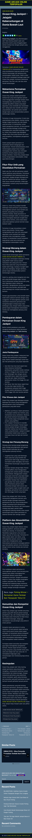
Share (20, 35)
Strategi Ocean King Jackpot (10, 719)
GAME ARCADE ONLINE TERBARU (12, 256)
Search (4, 779)
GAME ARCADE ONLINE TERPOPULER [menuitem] (13, 701)
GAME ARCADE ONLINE (7, 11)
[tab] (14, 763)
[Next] (28, 755)
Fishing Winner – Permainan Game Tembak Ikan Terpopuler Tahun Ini (16, 595)
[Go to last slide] (4, 755)
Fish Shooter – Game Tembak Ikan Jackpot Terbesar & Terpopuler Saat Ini (23, 731)
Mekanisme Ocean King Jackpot (11, 712)
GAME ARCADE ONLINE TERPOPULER (12, 709)
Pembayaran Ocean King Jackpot (11, 715)
